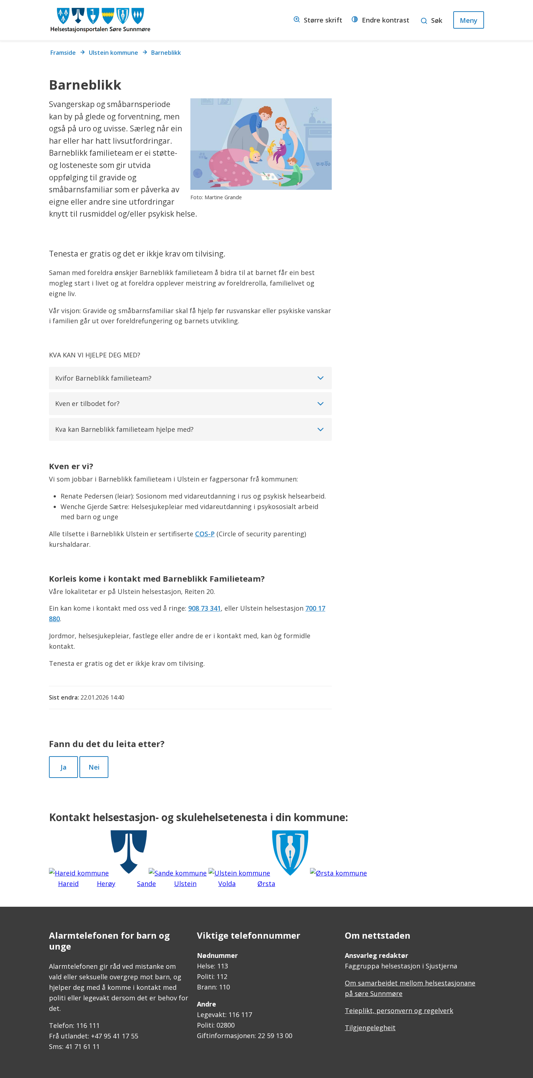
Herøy (106, 883)
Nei (94, 767)
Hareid (68, 883)
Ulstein (185, 883)
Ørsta (266, 883)
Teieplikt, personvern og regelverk (399, 1010)
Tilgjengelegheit (370, 1027)
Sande (146, 883)
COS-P (205, 533)
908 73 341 (204, 608)
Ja (64, 767)
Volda (227, 883)
